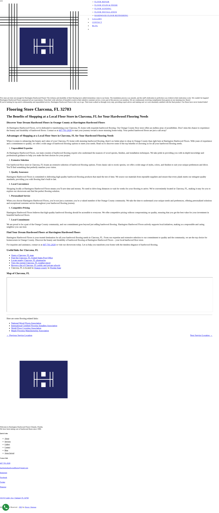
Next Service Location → (201, 335)
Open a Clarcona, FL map (22, 255)
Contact (7, 447)
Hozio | (28, 507)
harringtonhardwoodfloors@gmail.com (14, 468)
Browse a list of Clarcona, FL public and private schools (35, 265)
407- (1, 463)
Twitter (2, 482)
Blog (6, 450)
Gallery (7, 444)
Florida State (55, 268)
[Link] (44, 89)
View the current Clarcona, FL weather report (31, 263)
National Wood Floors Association (26, 323)
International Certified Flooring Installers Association (34, 325)
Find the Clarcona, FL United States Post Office (32, 258)
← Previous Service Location (19, 335)
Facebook (3, 478)
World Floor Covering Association (26, 328)
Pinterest (3, 487)
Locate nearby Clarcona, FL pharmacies (28, 260)
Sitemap (33, 507)
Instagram (3, 473)
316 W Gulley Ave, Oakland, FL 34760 (14, 498)
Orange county (40, 268)
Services (8, 442)
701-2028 (6, 463)
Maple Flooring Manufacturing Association (30, 330)
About (7, 439)
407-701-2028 (65, 130)
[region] (109, 62)
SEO (20, 507)
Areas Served (9, 453)
